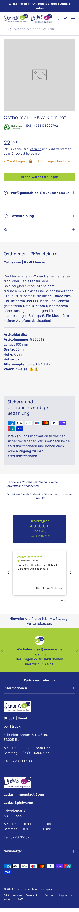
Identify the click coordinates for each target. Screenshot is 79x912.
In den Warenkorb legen (39, 177)
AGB (6, 895)
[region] (39, 572)
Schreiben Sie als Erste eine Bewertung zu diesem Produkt (39, 496)
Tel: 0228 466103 (18, 761)
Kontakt (17, 895)
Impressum (66, 895)
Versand (36, 149)
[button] (65, 18)
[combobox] (39, 29)
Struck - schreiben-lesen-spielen (34, 889)
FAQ (20, 899)
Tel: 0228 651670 (18, 837)
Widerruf (9, 899)
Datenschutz (34, 895)
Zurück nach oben (37, 680)
